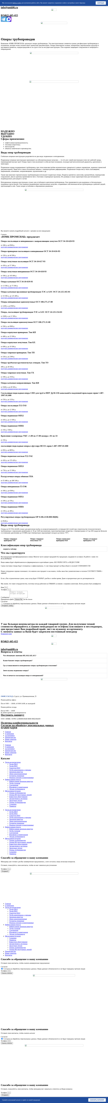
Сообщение (5, 597)
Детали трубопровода (17, 789)
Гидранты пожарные (16, 776)
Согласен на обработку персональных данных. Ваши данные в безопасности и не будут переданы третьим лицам (44, 603)
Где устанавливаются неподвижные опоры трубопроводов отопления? (30, 665)
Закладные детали (15, 800)
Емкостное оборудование (18, 797)
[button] (4, 234)
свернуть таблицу (10, 549)
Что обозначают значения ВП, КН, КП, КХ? (19, 655)
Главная (8, 732)
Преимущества (10, 737)
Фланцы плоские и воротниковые (21, 777)
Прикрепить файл (7, 599)
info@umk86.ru (9, 7)
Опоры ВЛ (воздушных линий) (20, 795)
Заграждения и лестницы (18, 798)
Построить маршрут (12, 715)
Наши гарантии (10, 739)
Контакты (8, 741)
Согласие (4, 601)
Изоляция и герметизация (18, 787)
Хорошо (100, 3)
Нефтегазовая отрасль (13, 779)
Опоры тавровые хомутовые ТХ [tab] (36, 539)
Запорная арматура (16, 772)
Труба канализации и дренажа (20, 770)
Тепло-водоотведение (13, 762)
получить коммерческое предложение (14, 247)
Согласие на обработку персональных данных (27, 725)
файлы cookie (17, 3)
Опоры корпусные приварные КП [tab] (63, 539)
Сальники (12, 804)
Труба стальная (14, 783)
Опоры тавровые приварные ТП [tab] (10, 539)
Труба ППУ (13, 766)
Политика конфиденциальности (19, 722)
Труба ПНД (13, 764)
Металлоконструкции (13, 791)
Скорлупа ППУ (14, 768)
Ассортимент (10, 735)
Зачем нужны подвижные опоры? (16, 670)
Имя (2, 587)
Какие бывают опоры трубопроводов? (17, 660)
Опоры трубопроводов (17, 793)
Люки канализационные (18, 774)
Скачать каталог (97, 1100)
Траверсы (12, 806)
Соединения (13, 785)
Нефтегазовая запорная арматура (21, 781)
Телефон (4, 590)
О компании (9, 734)
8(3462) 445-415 (9, 15)
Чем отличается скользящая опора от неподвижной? (23, 675)
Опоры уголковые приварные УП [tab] (90, 539)
